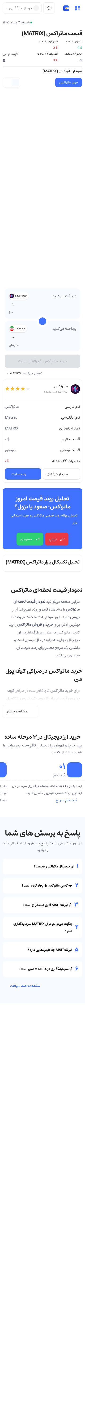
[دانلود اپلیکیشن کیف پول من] (49, 8)
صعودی (26, 539)
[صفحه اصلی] (66, 8)
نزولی (53, 539)
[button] (77, 8)
